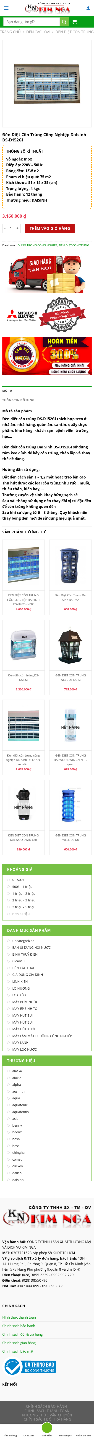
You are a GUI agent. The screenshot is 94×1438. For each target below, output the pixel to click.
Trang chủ (10, 31)
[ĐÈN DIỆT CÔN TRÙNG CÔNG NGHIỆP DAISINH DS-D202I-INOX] (23, 565)
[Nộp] (64, 21)
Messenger (65, 1435)
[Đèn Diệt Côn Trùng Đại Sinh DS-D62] (70, 565)
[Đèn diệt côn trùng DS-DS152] (23, 645)
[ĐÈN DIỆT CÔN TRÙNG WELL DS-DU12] (70, 645)
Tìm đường (10, 1435)
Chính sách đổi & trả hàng (22, 1334)
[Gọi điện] (47, 1428)
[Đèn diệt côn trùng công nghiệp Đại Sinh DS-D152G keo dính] (23, 725)
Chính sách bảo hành (18, 1325)
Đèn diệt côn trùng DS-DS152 (23, 677)
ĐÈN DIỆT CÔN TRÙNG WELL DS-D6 (70, 837)
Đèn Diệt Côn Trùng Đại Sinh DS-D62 (70, 597)
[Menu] (6, 8)
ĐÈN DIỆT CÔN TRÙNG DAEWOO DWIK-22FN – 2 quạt (70, 759)
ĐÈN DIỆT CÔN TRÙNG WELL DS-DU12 (70, 677)
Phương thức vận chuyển (47, 1415)
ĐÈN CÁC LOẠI (38, 31)
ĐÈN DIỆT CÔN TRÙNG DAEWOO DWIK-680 (23, 837)
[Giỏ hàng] (74, 22)
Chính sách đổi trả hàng (47, 1419)
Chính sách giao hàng (19, 1342)
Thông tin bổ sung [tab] (18, 400)
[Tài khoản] (88, 8)
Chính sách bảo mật (17, 1351)
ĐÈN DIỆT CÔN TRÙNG (74, 31)
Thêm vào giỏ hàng (50, 228)
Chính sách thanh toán (47, 1410)
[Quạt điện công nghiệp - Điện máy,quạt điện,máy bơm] (47, 8)
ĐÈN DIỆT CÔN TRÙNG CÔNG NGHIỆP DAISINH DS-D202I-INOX (23, 599)
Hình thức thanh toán (19, 1317)
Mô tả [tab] (7, 390)
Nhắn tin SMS (83, 1435)
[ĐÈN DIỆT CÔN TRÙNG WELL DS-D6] (70, 805)
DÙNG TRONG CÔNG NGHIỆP (37, 245)
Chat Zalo (29, 1435)
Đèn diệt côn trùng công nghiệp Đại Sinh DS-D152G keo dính (23, 759)
